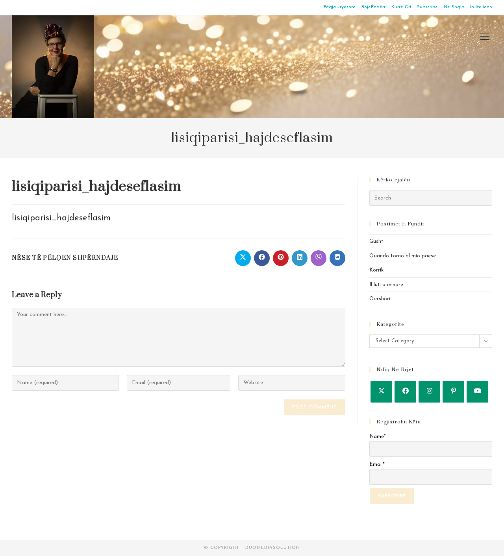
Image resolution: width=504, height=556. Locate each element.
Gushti (377, 241)
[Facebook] (405, 392)
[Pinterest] (453, 392)
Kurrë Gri (401, 7)
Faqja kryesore (340, 7)
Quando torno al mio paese (402, 256)
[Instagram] (429, 392)
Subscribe (427, 7)
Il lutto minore (386, 284)
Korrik (376, 270)
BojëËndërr (373, 7)
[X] (381, 392)
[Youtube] (477, 392)
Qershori (379, 298)
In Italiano (481, 7)
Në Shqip (454, 7)
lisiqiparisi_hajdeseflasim (61, 218)
